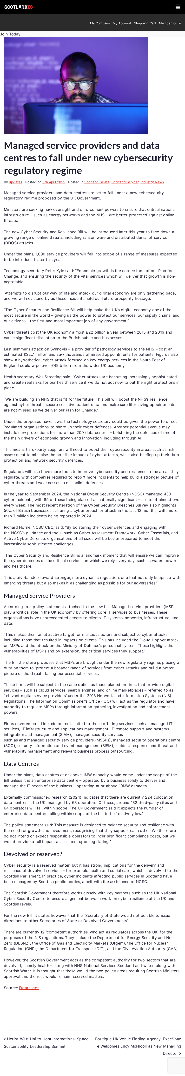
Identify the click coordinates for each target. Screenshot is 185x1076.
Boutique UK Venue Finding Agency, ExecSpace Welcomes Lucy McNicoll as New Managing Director (138, 1045)
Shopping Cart (145, 23)
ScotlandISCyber (125, 182)
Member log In (170, 23)
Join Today (10, 34)
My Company (100, 23)
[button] (178, 6)
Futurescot (29, 987)
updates (15, 182)
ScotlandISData (96, 182)
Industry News (152, 182)
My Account (122, 23)
